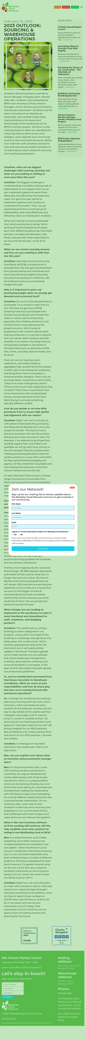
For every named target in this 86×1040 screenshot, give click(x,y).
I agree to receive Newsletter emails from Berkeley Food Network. (40, 532)
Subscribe (43, 548)
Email (14, 522)
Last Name (16, 513)
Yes (15, 535)
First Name (16, 504)
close (72, 488)
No (21, 535)
